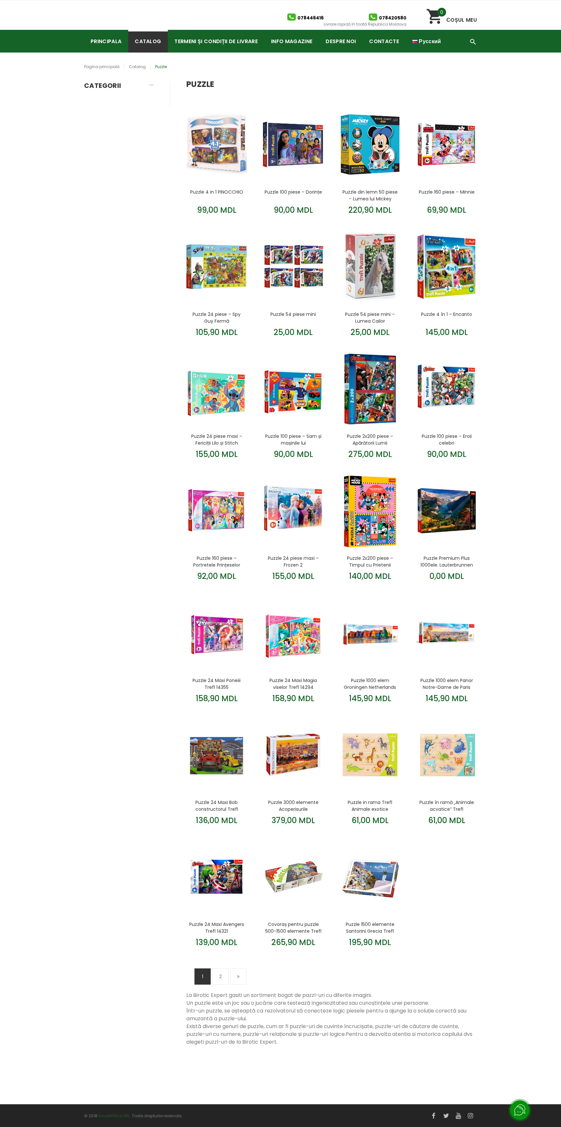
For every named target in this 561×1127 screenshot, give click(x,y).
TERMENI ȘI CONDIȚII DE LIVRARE (216, 41)
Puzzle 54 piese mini (293, 314)
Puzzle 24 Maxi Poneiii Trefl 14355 (217, 683)
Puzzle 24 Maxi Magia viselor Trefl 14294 (293, 683)
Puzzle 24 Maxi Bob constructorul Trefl (216, 805)
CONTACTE (384, 41)
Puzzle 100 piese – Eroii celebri (447, 439)
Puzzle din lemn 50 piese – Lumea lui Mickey (370, 195)
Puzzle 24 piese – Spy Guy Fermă (217, 317)
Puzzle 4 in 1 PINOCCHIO (216, 192)
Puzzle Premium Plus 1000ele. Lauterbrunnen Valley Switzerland (446, 561)
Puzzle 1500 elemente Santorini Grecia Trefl (370, 927)
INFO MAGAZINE (291, 41)
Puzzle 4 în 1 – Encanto (446, 314)
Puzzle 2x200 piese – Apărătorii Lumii (370, 439)
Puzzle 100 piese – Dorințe (293, 192)
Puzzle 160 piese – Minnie (447, 192)
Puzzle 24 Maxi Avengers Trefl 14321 (216, 927)
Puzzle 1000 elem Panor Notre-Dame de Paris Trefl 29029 (446, 683)
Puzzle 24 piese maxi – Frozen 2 (293, 561)
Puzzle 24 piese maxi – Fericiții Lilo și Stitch (216, 439)
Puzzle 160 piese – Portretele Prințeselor (216, 561)
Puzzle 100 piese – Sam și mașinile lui (293, 439)
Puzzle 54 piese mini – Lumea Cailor (370, 317)
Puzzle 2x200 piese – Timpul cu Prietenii (370, 561)
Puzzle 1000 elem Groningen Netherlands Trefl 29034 (370, 683)
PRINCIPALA (106, 41)
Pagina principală (101, 66)
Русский (429, 41)
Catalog (137, 66)
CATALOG (148, 41)
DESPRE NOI (341, 41)
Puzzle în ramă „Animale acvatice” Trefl (446, 805)
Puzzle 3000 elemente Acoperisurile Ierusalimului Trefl (293, 805)
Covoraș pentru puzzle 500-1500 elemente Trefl (293, 927)
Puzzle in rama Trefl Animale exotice (370, 805)
